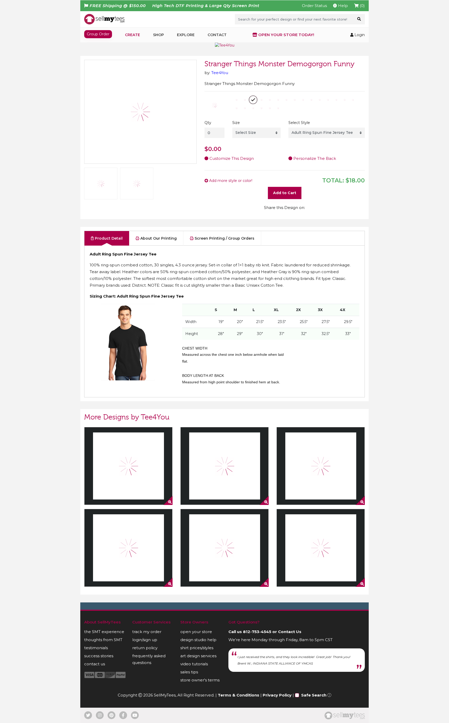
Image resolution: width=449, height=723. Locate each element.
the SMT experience (104, 631)
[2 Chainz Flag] (224, 466)
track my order (146, 631)
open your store (196, 631)
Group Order (98, 34)
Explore (186, 34)
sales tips (189, 671)
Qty (207, 122)
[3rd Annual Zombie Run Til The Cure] (320, 548)
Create (132, 34)
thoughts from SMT (103, 639)
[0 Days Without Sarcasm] (128, 466)
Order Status (314, 5)
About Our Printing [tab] (158, 238)
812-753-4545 (257, 631)
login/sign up (144, 639)
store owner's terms (200, 680)
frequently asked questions (149, 659)
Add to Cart (284, 192)
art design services (198, 655)
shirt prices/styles (196, 647)
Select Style (299, 122)
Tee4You (219, 72)
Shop (158, 34)
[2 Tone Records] (320, 466)
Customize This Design (231, 158)
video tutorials (194, 663)
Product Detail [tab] (108, 238)
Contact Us (289, 631)
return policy (144, 647)
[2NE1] (128, 548)
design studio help (198, 639)
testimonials (96, 647)
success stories (98, 655)
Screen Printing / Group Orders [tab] (224, 238)
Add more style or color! (230, 180)
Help (342, 5)
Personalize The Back (314, 158)
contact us (94, 663)
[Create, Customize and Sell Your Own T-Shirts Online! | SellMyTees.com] (104, 19)
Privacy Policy (277, 695)
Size (236, 122)
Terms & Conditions (238, 695)
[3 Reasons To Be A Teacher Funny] (224, 548)
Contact (217, 34)
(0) (362, 5)
